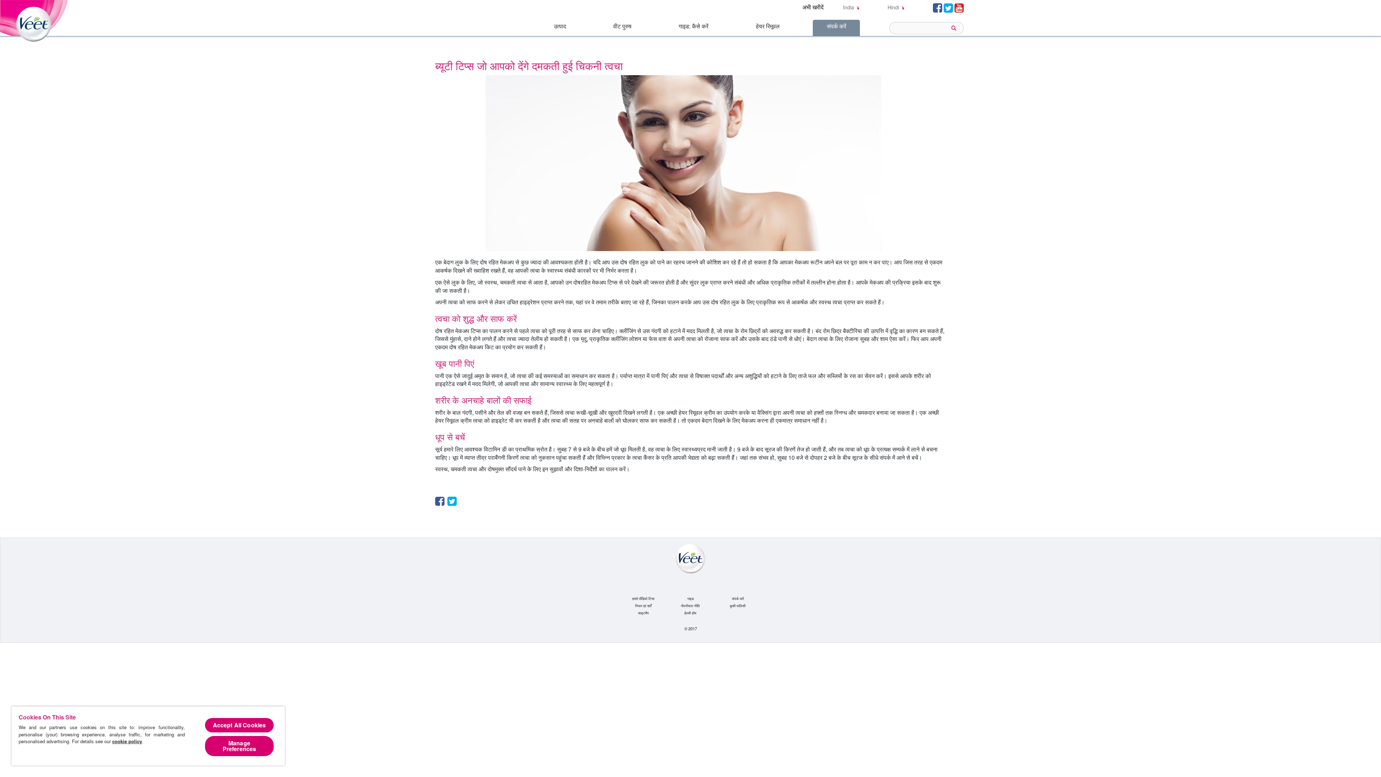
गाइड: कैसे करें (693, 26)
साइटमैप (643, 612)
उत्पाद (560, 26)
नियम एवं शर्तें (643, 605)
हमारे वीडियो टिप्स (643, 598)
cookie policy (127, 741)
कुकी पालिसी (738, 605)
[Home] (35, 20)
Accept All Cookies (239, 725)
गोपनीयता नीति (690, 605)
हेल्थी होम (690, 612)
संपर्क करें (836, 26)
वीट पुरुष (622, 26)
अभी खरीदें (813, 7)
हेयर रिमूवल (768, 26)
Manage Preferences (239, 746)
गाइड (690, 598)
